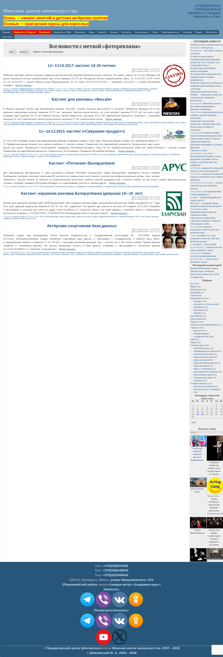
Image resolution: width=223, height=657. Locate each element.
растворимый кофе (16, 124)
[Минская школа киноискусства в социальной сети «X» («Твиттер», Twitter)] (119, 644)
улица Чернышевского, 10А (131, 579)
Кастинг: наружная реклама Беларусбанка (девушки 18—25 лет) (82, 193)
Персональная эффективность (205, 325)
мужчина (45, 254)
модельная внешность (108, 216)
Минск (52, 90)
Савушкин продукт (28, 156)
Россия (16, 156)
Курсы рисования (202, 366)
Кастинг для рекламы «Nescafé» (82, 99)
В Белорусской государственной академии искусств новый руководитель (205, 77)
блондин (116, 89)
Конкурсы (198, 301)
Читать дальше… (24, 85)
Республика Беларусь (160, 154)
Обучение (80, 32)
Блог (193, 283)
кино (12, 254)
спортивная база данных (111, 254)
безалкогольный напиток (101, 89)
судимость (7, 218)
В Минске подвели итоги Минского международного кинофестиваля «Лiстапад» (206, 86)
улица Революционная (114, 90)
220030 (71, 89)
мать (177, 122)
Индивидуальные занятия (206, 351)
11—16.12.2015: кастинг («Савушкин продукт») (82, 131)
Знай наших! (196, 289)
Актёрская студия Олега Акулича (80, 252)
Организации (197, 319)
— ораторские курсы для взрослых (46, 23)
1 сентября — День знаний (203, 244)
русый (94, 90)
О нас (155, 32)
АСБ (41, 216)
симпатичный (78, 124)
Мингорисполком (34, 254)
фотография (109, 124)
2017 (65, 89)
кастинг (16, 90)
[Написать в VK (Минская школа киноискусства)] (119, 606)
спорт (72, 254)
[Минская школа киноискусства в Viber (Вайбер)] (103, 628)
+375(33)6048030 (115, 570)
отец (5, 124)
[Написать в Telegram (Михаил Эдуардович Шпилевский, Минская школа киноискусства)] (87, 606)
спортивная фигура (130, 254)
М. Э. (103, 653)
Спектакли (7, 36)
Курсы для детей (202, 360)
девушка (154, 89)
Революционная (84, 90)
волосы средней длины (139, 89)
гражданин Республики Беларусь (90, 186)
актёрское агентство (103, 252)
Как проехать (142, 32)
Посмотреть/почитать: (111, 610)
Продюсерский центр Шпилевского (74, 648)
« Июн (193, 422)
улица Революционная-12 (135, 90)
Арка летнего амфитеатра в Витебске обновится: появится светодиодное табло (205, 221)
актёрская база (43, 252)
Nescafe (71, 122)
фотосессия (21, 92)
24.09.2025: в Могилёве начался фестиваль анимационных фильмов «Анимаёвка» (205, 106)
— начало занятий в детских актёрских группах (55, 17)
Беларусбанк (60, 186)
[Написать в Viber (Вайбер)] (103, 606)
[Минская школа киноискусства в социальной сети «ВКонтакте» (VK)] (119, 628)
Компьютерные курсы (204, 354)
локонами (171, 122)
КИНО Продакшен (27, 90)
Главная (6, 32)
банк (62, 216)
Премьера (198, 307)
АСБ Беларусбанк (47, 186)
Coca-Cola (86, 89)
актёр (47, 154)
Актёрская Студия (57, 252)
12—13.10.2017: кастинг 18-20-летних (82, 65)
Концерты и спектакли (204, 304)
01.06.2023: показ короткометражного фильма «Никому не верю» (203, 212)
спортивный (145, 254)
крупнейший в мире (157, 122)
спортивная (80, 254)
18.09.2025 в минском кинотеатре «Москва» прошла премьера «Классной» (206, 115)
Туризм (194, 342)
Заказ (91, 32)
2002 (122, 653)
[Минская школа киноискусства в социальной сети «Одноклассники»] (136, 628)
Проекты (51, 89)
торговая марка (91, 124)
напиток (66, 90)
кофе (146, 122)
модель (59, 90)
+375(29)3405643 (207, 9)
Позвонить (44, 32)
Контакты (126, 32)
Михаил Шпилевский (200, 268)
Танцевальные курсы (203, 377)
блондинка (124, 89)
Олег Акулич (145, 216)
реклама (28, 124)
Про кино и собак (199, 150)
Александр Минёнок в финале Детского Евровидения (197, 454)
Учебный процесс (199, 383)
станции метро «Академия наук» (134, 584)
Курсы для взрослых (203, 357)
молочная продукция (107, 154)
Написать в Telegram (204, 13)
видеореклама (79, 154)
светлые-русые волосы (62, 124)
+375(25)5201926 (208, 6)
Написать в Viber (207, 16)
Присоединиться (170, 32)
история (114, 122)
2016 (65, 122)
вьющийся (91, 122)
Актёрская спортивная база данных (82, 225)
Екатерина (7, 90)
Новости (102, 32)
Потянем (121, 186)
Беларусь (62, 154)
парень (73, 90)
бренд (83, 122)
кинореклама (20, 254)
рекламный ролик (139, 186)
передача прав (110, 186)
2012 (28, 252)
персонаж (138, 154)
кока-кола (40, 90)
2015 (36, 154)
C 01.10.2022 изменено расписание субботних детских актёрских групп (204, 230)
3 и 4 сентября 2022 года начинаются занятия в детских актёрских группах (204, 238)
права (128, 186)
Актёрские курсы (201, 348)
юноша (47, 92)
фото (149, 90)
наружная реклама (125, 154)
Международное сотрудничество (33, 89)
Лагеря (194, 295)
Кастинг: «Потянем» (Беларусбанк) (82, 163)
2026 (176, 648)
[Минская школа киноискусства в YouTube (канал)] (103, 644)
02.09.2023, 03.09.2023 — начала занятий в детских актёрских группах (206, 185)
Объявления (196, 316)
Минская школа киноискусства (40, 11)
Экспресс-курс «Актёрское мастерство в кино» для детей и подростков (204, 274)
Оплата (114, 32)
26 (202, 414)
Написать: (111, 589)
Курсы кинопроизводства (205, 363)
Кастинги (187, 32)
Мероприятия (197, 298)
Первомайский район (80, 584)
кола (47, 90)
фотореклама (9, 92)
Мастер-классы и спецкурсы (207, 389)
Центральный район (35, 92)
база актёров (149, 252)
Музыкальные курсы (203, 374)
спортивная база (93, 254)
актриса (53, 154)
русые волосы (39, 124)
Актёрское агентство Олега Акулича (128, 252)
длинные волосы (103, 122)
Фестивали (211, 32)
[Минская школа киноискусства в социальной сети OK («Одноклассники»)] (136, 606)
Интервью (195, 292)
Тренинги (198, 380)
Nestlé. (77, 122)
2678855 (78, 89)
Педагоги (195, 322)
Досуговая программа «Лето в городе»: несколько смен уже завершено (204, 162)
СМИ (193, 339)
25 (198, 414)
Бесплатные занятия (204, 386)
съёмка (101, 90)
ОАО (137, 216)
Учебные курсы (198, 345)
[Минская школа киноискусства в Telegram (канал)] (87, 628)
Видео (199, 32)
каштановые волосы (134, 122)
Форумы (197, 313)
